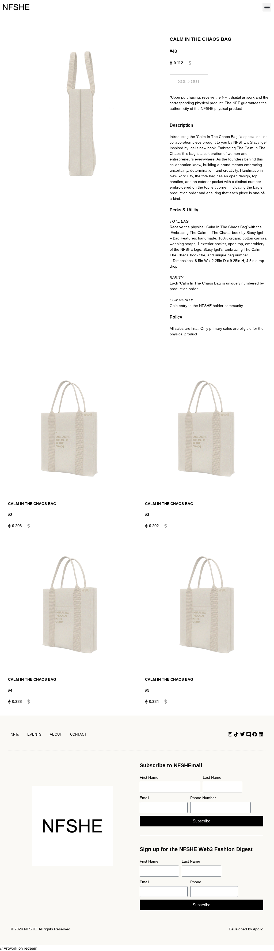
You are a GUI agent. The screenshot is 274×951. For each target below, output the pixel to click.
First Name (149, 777)
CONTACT (78, 734)
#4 (10, 690)
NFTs (15, 734)
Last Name (212, 777)
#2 (10, 514)
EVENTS (34, 734)
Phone (195, 882)
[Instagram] (230, 734)
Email (144, 798)
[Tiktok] (236, 734)
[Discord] (248, 734)
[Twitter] (242, 734)
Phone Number (203, 798)
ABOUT (56, 734)
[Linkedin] (260, 734)
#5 (147, 690)
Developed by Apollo (246, 929)
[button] (266, 7)
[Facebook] (254, 734)
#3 (147, 514)
